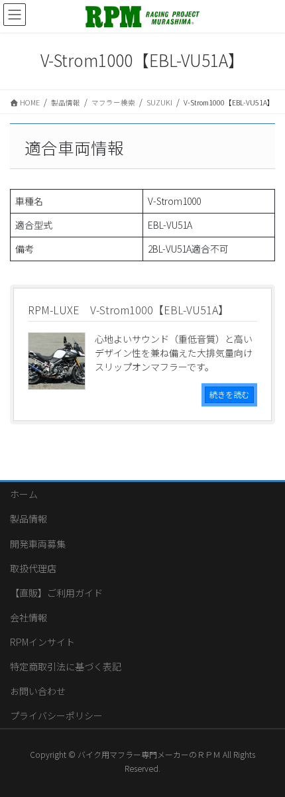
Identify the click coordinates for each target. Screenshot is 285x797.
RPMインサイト (42, 641)
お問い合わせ (38, 691)
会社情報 (28, 617)
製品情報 (28, 518)
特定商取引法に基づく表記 (65, 666)
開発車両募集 (38, 543)
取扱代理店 (33, 568)
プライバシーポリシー (56, 715)
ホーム (24, 494)
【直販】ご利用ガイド (56, 592)
